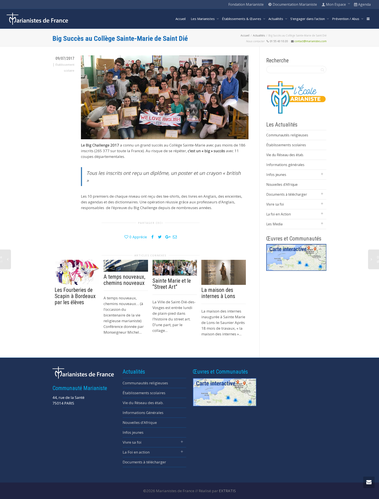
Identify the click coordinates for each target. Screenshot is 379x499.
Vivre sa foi (275, 204)
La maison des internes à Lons (218, 293)
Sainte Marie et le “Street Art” (171, 284)
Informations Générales (143, 412)
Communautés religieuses (287, 135)
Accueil (180, 18)
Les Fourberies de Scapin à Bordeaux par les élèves (75, 296)
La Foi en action (136, 452)
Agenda (364, 4)
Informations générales (285, 164)
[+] (77, 272)
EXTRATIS (227, 490)
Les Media (274, 224)
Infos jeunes (276, 174)
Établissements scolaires (286, 145)
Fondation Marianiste (246, 4)
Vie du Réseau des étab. (285, 154)
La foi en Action (278, 214)
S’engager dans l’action (308, 18)
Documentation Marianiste (294, 4)
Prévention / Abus (346, 18)
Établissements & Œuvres (242, 18)
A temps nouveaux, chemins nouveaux (124, 280)
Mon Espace (336, 4)
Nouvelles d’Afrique (282, 184)
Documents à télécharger (286, 194)
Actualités (276, 18)
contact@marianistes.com (310, 41)
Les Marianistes (203, 18)
